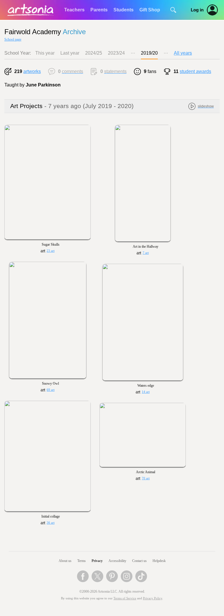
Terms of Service (124, 598)
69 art (51, 389)
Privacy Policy (152, 598)
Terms (81, 561)
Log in (197, 10)
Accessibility (117, 561)
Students (123, 9)
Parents (99, 9)
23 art (51, 250)
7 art (146, 252)
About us (65, 561)
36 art (51, 522)
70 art (146, 478)
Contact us (139, 561)
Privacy (97, 561)
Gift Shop (149, 9)
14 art (146, 391)
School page (12, 39)
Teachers (74, 9)
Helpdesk (159, 561)
